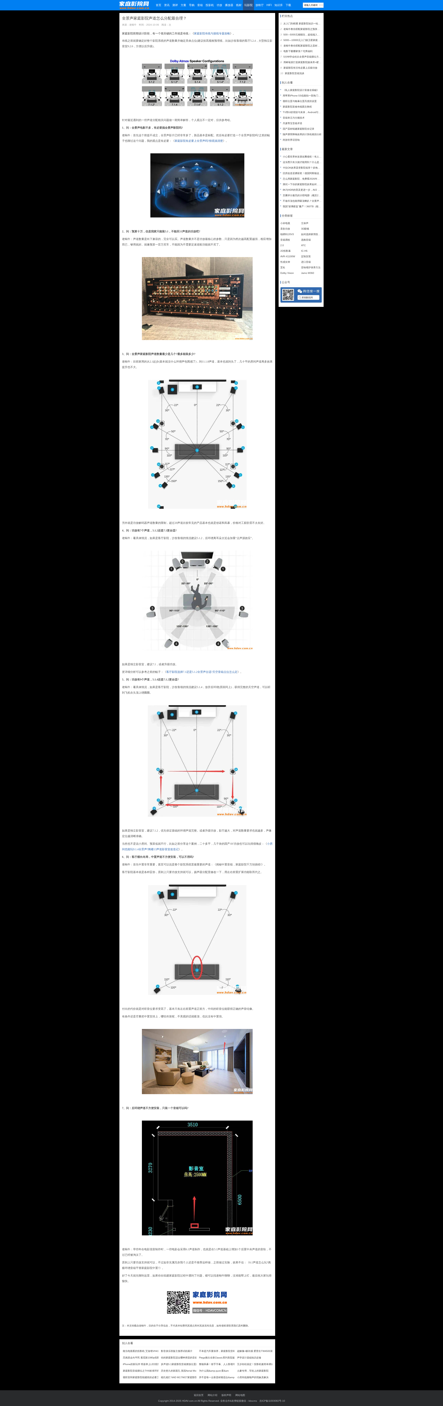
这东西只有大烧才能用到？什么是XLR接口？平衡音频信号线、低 (318, 162)
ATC (303, 245)
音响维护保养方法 (310, 267)
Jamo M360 (307, 273)
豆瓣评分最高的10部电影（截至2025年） (305, 195)
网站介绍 (212, 1395)
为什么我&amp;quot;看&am (214, 1370)
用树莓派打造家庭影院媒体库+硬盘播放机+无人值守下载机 (315, 62)
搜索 (321, 5)
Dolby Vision (287, 273)
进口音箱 (306, 262)
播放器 (229, 5)
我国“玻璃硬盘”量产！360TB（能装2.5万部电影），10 (312, 206)
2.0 (282, 245)
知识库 (278, 5)
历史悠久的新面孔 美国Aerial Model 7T (182, 1370)
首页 (158, 5)
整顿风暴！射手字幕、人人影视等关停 (219, 1364)
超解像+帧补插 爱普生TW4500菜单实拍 (258, 1351)
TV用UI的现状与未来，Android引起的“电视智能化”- (310, 112)
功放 (219, 5)
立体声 (304, 223)
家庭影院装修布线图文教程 (297, 106)
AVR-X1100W (287, 256)
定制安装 (306, 256)
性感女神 (285, 262)
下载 (288, 5)
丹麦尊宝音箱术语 (292, 123)
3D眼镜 (305, 228)
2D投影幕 (285, 250)
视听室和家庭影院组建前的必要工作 (142, 1377)
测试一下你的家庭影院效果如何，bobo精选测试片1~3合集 (314, 184)
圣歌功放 (285, 228)
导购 (192, 5)
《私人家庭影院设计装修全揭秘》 (301, 90)
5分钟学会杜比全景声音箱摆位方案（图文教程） (309, 56)
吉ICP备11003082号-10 (272, 1400)
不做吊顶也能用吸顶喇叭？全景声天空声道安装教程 (310, 200)
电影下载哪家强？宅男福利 (298, 51)
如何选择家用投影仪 (312, 234)
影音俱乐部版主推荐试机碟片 (176, 1351)
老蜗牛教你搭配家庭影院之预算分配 (302, 29)
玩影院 (248, 5)
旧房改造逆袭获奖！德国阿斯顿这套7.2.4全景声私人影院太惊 (316, 173)
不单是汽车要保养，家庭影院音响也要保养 (222, 1351)
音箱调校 (285, 239)
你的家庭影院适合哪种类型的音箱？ (180, 1357)
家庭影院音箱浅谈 (294, 73)
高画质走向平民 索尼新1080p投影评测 (143, 1357)
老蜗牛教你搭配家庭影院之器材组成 (302, 45)
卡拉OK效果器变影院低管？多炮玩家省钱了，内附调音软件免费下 (318, 167)
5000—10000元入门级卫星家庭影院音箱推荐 (307, 40)
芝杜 (282, 267)
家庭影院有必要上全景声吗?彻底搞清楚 (199, 140)
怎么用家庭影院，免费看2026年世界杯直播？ (307, 178)
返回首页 (199, 1395)
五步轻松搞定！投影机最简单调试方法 (257, 1364)
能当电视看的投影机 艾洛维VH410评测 (144, 1351)
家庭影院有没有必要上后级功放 (300, 67)
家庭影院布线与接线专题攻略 (212, 33)
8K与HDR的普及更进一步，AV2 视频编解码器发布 (310, 189)
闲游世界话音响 (291, 139)
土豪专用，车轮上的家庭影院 (253, 1370)
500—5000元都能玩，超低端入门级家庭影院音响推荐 (312, 34)
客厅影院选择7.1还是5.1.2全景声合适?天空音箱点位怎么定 (201, 671)
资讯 (167, 5)
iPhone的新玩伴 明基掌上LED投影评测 (144, 1364)
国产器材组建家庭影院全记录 (298, 128)
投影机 (210, 5)
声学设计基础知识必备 (249, 1357)
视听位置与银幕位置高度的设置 (300, 101)
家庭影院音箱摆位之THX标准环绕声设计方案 (147, 1370)
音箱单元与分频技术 (294, 117)
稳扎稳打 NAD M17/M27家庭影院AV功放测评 (185, 1377)
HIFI (269, 5)
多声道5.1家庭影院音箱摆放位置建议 (181, 1364)
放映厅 (259, 5)
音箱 (200, 5)
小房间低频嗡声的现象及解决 (253, 1377)
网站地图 (240, 1395)
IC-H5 (304, 250)
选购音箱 (306, 239)
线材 (239, 5)
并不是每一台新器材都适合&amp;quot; (220, 1377)
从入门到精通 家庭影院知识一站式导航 (304, 23)
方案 (183, 5)
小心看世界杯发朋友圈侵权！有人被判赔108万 (308, 156)
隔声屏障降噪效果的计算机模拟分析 (302, 134)
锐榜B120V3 (287, 234)
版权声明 (226, 1395)
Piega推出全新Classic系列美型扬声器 (219, 1357)
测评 (175, 5)
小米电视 (285, 223)
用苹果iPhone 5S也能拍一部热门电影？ (304, 95)
